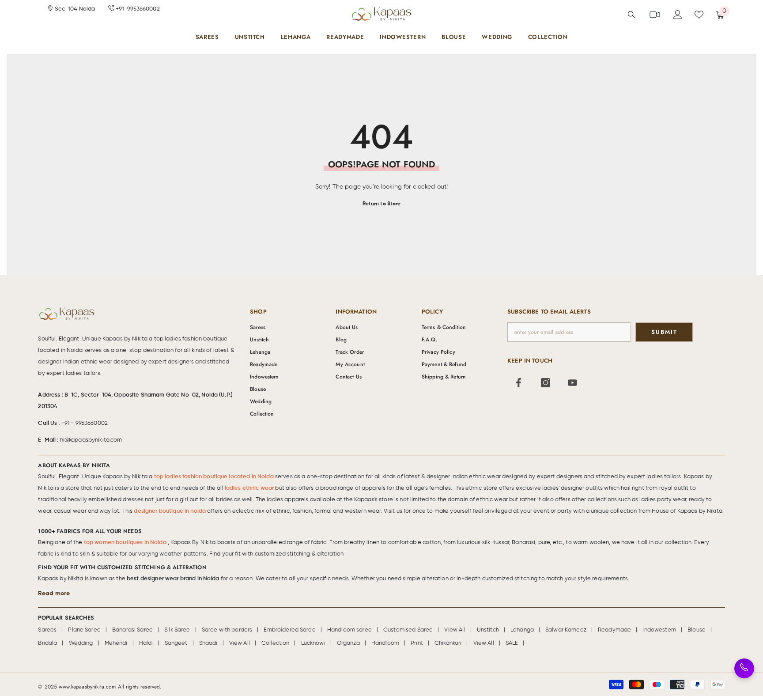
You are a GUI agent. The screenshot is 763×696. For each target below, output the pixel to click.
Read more (54, 593)
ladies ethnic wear (250, 488)
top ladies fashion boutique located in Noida (214, 477)
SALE (512, 643)
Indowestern (659, 630)
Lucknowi (313, 643)
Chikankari (447, 643)
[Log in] (677, 14)
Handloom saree (349, 630)
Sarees (47, 630)
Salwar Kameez (565, 630)
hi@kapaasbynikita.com (91, 440)
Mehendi (116, 643)
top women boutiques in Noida (126, 542)
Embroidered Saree (289, 630)
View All (454, 630)
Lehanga (522, 630)
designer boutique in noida (170, 511)
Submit (664, 332)
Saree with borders (227, 630)
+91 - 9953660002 (84, 423)
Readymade (614, 630)
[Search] (631, 14)
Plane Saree (84, 630)
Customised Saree (408, 630)
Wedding (81, 643)
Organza (348, 643)
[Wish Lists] (699, 14)
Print (417, 643)
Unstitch (488, 630)
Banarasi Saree (132, 630)
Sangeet (176, 643)
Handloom (385, 643)
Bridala (47, 643)
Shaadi (208, 643)
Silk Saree (177, 630)
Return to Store (382, 204)
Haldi (146, 643)
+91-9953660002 (136, 9)
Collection (275, 643)
